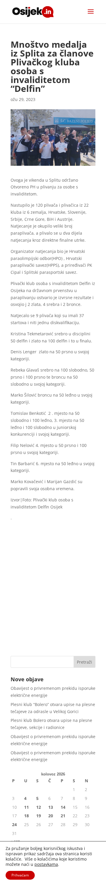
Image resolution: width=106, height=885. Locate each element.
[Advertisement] (53, 594)
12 (38, 807)
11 (26, 807)
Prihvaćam (20, 875)
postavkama (46, 864)
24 (14, 824)
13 (50, 807)
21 (63, 815)
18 (26, 815)
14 (63, 807)
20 (50, 815)
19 (38, 815)
